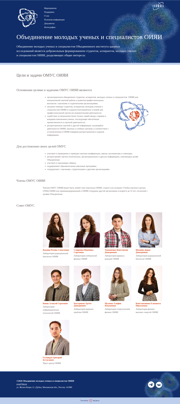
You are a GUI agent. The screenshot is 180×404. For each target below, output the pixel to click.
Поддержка (49, 12)
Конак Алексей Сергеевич (55, 303)
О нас (46, 16)
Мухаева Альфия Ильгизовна (113, 304)
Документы (49, 23)
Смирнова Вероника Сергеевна (83, 251)
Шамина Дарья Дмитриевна (143, 251)
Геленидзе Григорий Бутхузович (52, 358)
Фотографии (49, 27)
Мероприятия (50, 8)
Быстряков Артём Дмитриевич (82, 304)
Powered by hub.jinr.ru (90, 401)
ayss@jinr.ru (21, 384)
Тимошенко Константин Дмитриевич (116, 251)
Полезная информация (54, 20)
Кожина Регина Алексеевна (56, 250)
